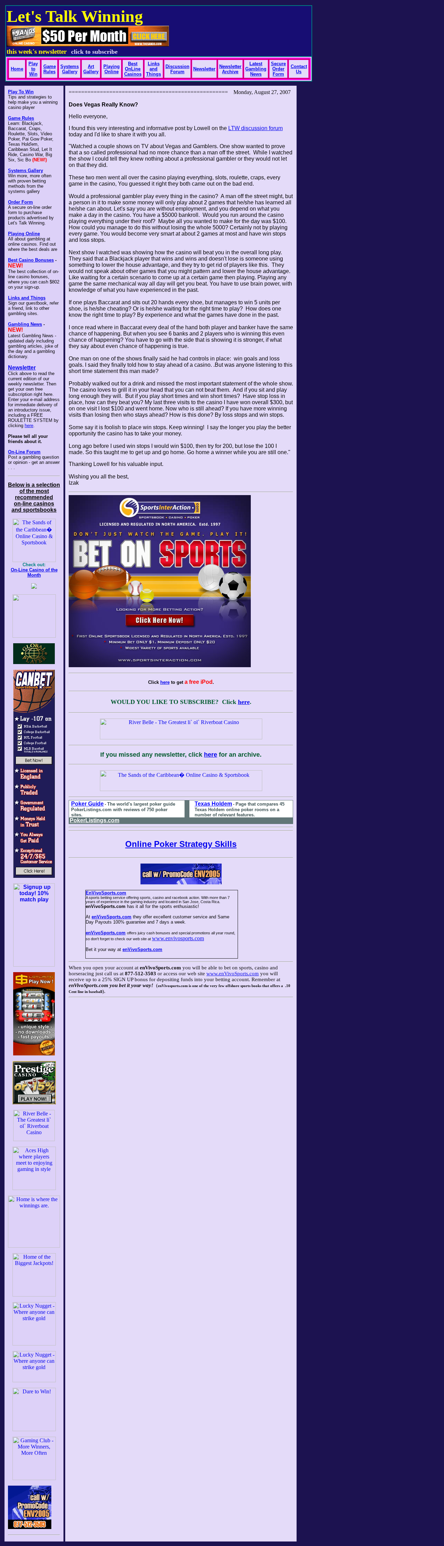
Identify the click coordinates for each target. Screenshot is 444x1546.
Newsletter (22, 368)
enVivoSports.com (111, 916)
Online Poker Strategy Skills (181, 844)
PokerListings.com (94, 820)
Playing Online (24, 233)
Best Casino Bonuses (31, 260)
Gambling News (25, 324)
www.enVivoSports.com (232, 973)
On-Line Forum (24, 452)
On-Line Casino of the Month (34, 572)
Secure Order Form (278, 69)
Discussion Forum (177, 69)
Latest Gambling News (255, 69)
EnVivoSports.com (106, 892)
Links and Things (153, 69)
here (29, 425)
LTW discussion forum (255, 128)
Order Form (20, 202)
